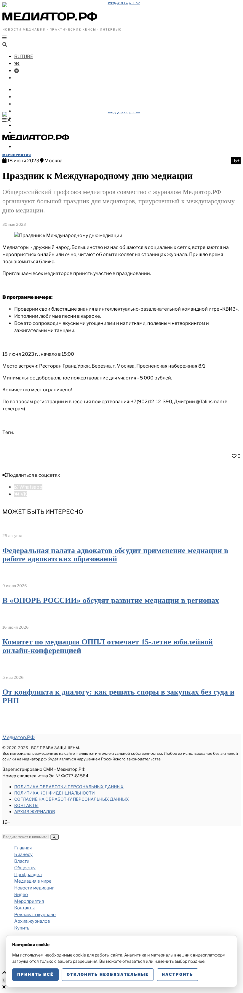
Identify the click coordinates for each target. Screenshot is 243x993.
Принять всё (35, 974)
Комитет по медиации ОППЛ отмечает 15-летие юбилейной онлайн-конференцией (107, 646)
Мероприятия (16, 155)
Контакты (26, 805)
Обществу (26, 104)
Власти (23, 96)
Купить (22, 146)
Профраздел (29, 111)
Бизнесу (24, 89)
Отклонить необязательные (108, 974)
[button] (54, 837)
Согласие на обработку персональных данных (71, 799)
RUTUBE (23, 56)
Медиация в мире (35, 118)
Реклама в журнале (35, 914)
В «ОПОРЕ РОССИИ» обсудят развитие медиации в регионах (110, 600)
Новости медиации (38, 125)
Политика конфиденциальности (54, 792)
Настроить (177, 974)
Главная (23, 848)
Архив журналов (34, 811)
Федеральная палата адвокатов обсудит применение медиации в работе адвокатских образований (115, 554)
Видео (22, 132)
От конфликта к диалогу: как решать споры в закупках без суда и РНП (118, 696)
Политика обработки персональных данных (69, 786)
